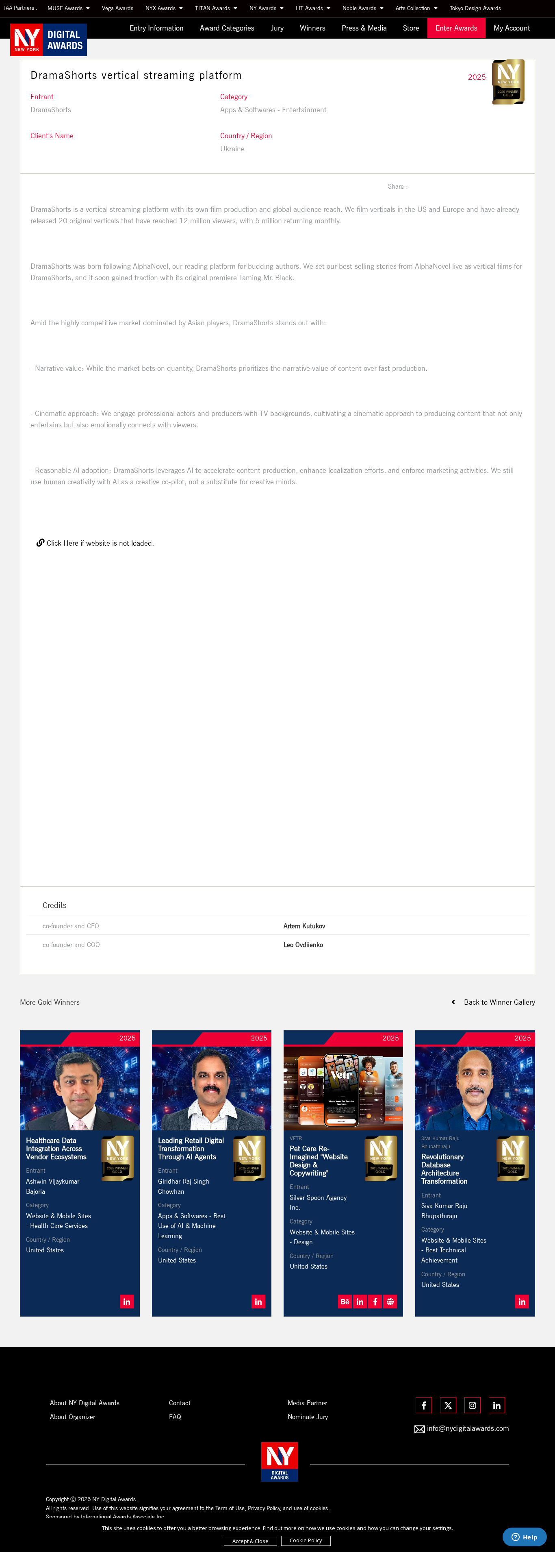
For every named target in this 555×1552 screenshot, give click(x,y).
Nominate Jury (308, 1417)
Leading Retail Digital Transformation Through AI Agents (191, 1148)
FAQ (175, 1417)
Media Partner (307, 1403)
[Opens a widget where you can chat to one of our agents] (524, 1538)
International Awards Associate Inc (122, 1516)
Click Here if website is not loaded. (99, 543)
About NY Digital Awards (84, 1403)
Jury (277, 28)
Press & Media (364, 28)
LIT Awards (310, 8)
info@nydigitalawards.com (468, 1428)
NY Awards (263, 8)
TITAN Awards (213, 8)
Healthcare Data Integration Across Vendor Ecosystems (56, 1148)
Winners (312, 28)
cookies (319, 1508)
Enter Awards (456, 28)
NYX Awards (161, 8)
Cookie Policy (306, 1540)
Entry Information (157, 28)
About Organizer (72, 1417)
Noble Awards (360, 8)
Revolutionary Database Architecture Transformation (444, 1168)
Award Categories (227, 28)
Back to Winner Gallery (495, 1002)
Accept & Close (250, 1541)
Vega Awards (117, 8)
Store (411, 28)
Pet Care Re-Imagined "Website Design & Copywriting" (319, 1160)
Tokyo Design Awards (475, 8)
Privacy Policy (264, 1508)
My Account (512, 28)
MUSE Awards (66, 8)
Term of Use (230, 1508)
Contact (180, 1403)
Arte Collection (414, 8)
